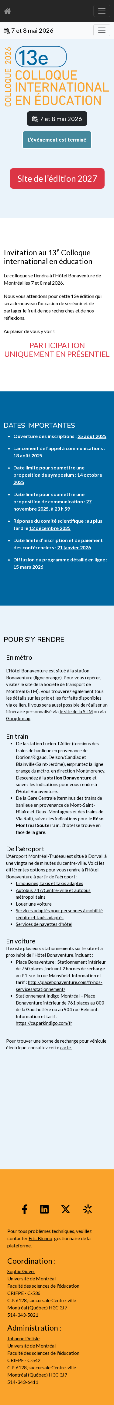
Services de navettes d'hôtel (44, 924)
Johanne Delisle (23, 1338)
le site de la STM (76, 711)
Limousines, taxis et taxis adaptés (49, 883)
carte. (66, 1047)
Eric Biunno (40, 1238)
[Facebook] (25, 1208)
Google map (18, 718)
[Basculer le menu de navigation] (101, 11)
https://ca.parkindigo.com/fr (44, 1023)
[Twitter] (66, 1208)
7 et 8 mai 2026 (32, 30)
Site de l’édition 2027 (57, 178)
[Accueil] (9, 11)
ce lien (19, 704)
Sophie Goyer (21, 1271)
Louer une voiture (34, 904)
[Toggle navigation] (101, 30)
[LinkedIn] (44, 1208)
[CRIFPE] (87, 1208)
